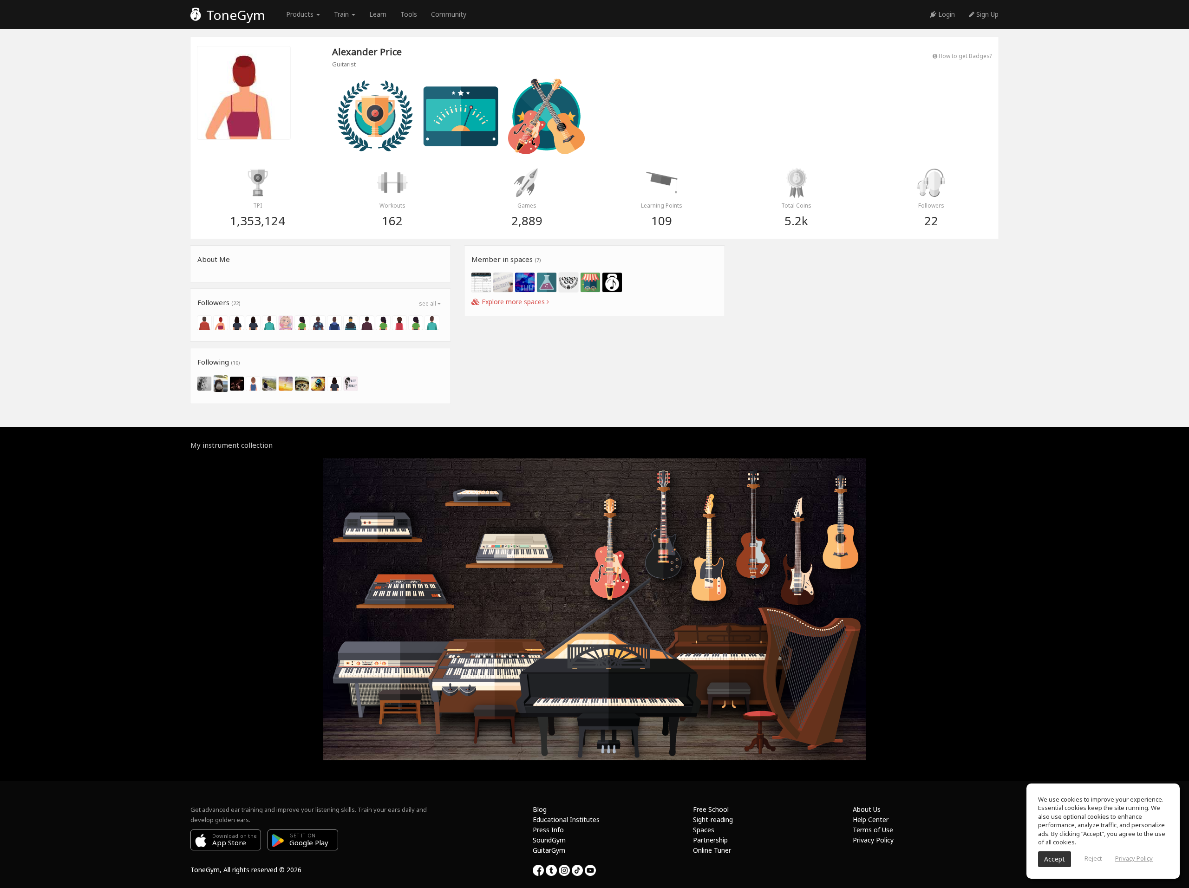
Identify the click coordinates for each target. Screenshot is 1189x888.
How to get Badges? (964, 55)
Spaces (703, 829)
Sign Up (986, 14)
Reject (1093, 858)
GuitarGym (549, 850)
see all (428, 303)
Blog (540, 809)
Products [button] (300, 14)
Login (945, 14)
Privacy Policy (873, 840)
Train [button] (342, 14)
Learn (377, 14)
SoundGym (549, 840)
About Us (867, 809)
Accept (1054, 859)
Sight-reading (713, 819)
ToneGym (234, 15)
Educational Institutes (566, 819)
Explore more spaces (513, 301)
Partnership (710, 840)
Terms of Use (873, 829)
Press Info (548, 829)
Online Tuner (712, 850)
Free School (711, 809)
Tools (408, 14)
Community (448, 14)
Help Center (870, 819)
